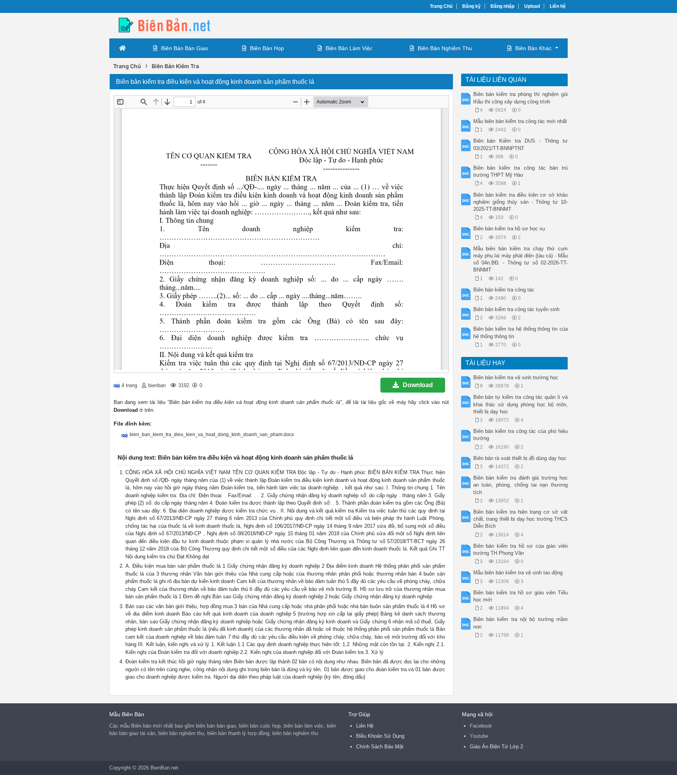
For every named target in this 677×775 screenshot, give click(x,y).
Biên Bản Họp (267, 48)
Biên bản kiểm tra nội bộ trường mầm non (520, 622)
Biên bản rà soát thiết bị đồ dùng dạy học (520, 458)
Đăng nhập (502, 6)
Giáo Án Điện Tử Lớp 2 (496, 747)
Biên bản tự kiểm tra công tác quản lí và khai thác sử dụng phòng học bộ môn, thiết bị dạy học (520, 404)
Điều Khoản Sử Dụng (380, 736)
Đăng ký (471, 6)
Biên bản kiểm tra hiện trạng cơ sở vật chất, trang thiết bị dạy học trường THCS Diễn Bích (520, 519)
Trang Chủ (441, 6)
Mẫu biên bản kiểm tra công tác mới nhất (520, 121)
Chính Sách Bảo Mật (380, 747)
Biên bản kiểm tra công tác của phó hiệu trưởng (520, 434)
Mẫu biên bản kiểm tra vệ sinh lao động (518, 573)
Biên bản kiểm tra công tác (503, 290)
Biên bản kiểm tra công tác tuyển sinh (516, 309)
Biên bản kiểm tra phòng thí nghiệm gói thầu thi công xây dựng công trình (520, 97)
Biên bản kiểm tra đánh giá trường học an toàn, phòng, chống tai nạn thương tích (520, 485)
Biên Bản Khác (533, 48)
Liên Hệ (364, 726)
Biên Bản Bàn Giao (184, 48)
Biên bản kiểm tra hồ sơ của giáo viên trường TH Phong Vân (520, 549)
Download (418, 385)
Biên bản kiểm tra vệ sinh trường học (515, 377)
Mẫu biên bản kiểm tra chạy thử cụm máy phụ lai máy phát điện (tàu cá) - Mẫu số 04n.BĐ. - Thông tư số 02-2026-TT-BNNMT (520, 259)
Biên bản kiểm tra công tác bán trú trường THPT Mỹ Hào (520, 171)
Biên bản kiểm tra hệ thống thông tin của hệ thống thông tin (520, 332)
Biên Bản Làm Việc (349, 48)
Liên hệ (558, 6)
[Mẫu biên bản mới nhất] (172, 25)
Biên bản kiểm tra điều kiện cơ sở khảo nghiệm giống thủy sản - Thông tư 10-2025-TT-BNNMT (520, 202)
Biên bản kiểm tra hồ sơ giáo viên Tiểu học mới (520, 596)
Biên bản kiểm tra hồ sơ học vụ (509, 229)
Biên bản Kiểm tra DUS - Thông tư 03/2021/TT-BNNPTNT (520, 144)
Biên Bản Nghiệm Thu (445, 48)
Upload (532, 6)
